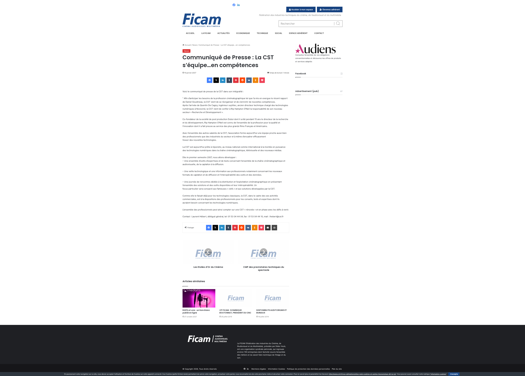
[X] (216, 80)
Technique (262, 33)
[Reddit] (242, 80)
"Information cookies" (438, 374)
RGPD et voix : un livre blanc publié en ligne (196, 311)
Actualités (223, 33)
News (194, 45)
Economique (243, 33)
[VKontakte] (249, 80)
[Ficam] (202, 20)
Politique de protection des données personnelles (308, 369)
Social (278, 33)
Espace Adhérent (298, 33)
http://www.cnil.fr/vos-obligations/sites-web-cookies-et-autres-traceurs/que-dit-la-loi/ (362, 374)
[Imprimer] (274, 227)
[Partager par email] (268, 227)
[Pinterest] (236, 80)
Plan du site (337, 369)
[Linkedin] (238, 5)
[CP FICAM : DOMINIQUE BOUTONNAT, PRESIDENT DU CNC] (235, 298)
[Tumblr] (229, 80)
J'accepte (454, 374)
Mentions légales (258, 369)
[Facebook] (234, 5)
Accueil (190, 33)
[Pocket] (262, 80)
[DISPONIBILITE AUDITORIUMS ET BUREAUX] (272, 298)
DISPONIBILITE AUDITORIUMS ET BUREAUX (271, 311)
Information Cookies (276, 369)
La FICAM (206, 33)
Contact (319, 33)
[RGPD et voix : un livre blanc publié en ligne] (199, 298)
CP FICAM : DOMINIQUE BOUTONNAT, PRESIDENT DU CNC (235, 311)
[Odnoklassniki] (255, 80)
